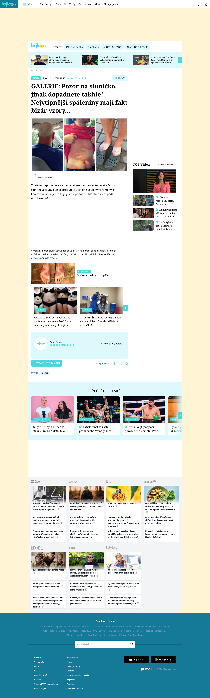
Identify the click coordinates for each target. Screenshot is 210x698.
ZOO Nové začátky (161, 626)
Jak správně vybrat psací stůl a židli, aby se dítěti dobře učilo (122, 571)
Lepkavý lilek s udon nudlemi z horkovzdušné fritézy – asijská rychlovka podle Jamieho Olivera (160, 506)
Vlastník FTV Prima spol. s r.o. (46, 684)
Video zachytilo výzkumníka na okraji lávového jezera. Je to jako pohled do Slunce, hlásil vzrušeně (123, 534)
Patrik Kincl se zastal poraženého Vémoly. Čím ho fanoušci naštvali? (97, 429)
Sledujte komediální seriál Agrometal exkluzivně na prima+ (165, 204)
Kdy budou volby (143, 626)
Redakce (70, 684)
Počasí (130, 626)
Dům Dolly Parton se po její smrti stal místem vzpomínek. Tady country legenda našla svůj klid (122, 601)
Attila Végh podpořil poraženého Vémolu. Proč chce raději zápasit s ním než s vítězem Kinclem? (141, 429)
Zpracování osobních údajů (78, 675)
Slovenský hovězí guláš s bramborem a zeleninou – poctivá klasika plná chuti (160, 534)
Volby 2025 (86, 631)
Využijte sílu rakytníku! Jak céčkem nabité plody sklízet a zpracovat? (123, 585)
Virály (72, 4)
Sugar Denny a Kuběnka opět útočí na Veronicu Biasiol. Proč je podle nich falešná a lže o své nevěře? (50, 429)
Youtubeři (61, 4)
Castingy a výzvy (73, 666)
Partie (121, 626)
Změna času (111, 626)
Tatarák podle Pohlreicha (119, 631)
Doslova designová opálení (94, 275)
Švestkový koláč (136, 635)
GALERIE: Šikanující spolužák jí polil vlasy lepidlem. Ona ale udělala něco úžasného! (100, 321)
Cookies (37, 680)
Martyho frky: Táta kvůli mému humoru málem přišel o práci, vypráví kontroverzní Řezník (84, 573)
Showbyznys (46, 4)
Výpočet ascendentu (76, 635)
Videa (97, 4)
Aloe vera (137, 631)
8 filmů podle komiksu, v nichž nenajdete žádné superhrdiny (46, 585)
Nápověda (71, 680)
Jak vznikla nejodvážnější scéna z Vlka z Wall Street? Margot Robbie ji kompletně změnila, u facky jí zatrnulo (48, 602)
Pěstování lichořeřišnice (156, 631)
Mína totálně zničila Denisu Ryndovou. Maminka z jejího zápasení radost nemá (163, 61)
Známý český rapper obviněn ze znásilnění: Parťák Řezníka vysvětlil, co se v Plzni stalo (62, 61)
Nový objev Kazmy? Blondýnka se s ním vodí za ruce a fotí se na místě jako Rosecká (86, 601)
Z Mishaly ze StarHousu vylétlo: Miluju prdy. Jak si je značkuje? (112, 60)
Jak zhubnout (46, 626)
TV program (97, 626)
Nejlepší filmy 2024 (64, 626)
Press (69, 662)
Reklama (37, 666)
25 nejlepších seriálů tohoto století (48, 570)
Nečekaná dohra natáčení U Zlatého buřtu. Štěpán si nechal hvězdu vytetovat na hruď (84, 534)
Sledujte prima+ (111, 4)
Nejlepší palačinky (117, 635)
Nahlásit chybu (40, 688)
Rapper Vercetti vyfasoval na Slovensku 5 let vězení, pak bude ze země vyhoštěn (86, 587)
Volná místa (39, 662)
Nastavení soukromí (75, 688)
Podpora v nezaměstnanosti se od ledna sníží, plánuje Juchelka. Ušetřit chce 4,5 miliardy (48, 534)
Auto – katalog (50, 631)
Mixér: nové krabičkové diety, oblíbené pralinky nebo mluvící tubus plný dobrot (159, 520)
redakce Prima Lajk (76, 78)
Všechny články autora (111, 343)
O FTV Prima (39, 657)
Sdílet (121, 79)
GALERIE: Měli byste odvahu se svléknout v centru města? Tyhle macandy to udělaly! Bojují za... (52, 321)
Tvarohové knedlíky (97, 635)
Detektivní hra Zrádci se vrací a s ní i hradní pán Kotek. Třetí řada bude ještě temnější (86, 506)
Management (72, 657)
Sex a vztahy (85, 4)
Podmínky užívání (41, 675)
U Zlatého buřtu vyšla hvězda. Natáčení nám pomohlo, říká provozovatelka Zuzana (83, 520)
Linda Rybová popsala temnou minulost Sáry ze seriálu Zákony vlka (166, 227)
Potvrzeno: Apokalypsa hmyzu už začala (123, 504)
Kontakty (70, 671)
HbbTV (37, 671)
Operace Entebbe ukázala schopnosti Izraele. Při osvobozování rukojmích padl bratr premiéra (123, 522)
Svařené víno (99, 631)
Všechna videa (166, 164)
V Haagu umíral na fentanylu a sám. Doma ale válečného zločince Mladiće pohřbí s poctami (48, 506)
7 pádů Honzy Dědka (68, 631)
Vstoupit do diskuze (48, 363)
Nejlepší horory (82, 626)
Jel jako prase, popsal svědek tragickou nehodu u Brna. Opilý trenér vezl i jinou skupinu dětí (47, 520)
